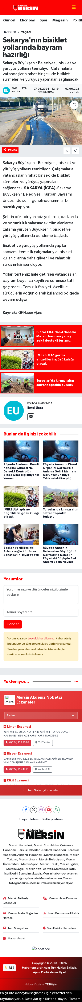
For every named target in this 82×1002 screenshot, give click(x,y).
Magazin (59, 20)
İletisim (34, 819)
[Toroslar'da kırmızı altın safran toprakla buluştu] (61, 496)
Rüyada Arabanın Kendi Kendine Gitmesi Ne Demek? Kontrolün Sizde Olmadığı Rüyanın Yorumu (21, 471)
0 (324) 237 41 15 (18, 769)
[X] (33, 809)
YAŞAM (26, 32)
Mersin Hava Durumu (63, 898)
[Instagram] (41, 809)
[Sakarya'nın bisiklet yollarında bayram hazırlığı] (41, 121)
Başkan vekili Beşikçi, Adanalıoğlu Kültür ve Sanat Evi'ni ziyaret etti (21, 551)
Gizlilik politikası (52, 819)
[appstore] (41, 950)
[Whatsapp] (56, 809)
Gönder (13, 624)
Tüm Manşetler (18, 928)
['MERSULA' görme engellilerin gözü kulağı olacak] (21, 496)
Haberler (9, 32)
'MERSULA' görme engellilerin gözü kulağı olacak (21, 513)
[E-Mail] (30, 416)
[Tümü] (76, 681)
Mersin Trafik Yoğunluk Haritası (20, 915)
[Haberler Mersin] (26, 7)
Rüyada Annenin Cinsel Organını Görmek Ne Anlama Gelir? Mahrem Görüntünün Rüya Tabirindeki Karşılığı (60, 471)
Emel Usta (35, 407)
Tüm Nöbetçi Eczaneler (43, 790)
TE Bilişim (51, 984)
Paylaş (12, 149)
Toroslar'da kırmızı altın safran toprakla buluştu (60, 513)
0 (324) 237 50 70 (19, 742)
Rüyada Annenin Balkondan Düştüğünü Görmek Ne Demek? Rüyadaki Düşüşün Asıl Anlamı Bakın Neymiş (59, 554)
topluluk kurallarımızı (42, 638)
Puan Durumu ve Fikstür (63, 913)
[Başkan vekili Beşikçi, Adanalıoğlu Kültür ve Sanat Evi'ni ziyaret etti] (21, 534)
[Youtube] (48, 809)
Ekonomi (27, 20)
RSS (11, 967)
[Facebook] (25, 809)
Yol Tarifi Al (44, 742)
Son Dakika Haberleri (61, 928)
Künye (23, 819)
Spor (44, 20)
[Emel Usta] (14, 411)
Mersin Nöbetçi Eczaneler (16, 901)
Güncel (9, 20)
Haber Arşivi (16, 938)
